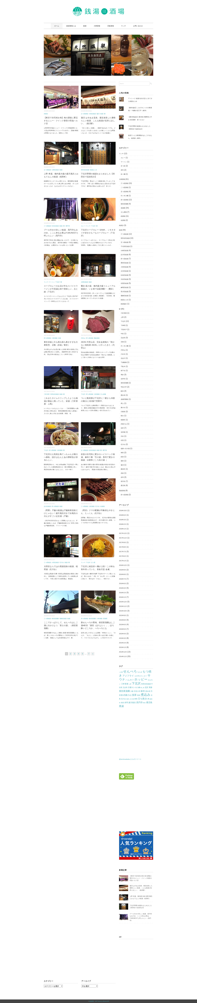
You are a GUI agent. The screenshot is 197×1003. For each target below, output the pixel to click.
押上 (122, 403)
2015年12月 (123, 602)
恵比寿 (123, 395)
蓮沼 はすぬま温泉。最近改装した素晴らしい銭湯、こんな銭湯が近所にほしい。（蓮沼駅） (98, 121)
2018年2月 (122, 524)
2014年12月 (123, 652)
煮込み (145, 694)
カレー (83, 226)
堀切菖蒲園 (55, 618)
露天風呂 (132, 703)
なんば (139, 672)
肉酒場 (102, 506)
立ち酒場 (103, 394)
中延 (122, 333)
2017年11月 (123, 538)
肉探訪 (46, 114)
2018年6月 (122, 515)
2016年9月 (122, 570)
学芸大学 (124, 387)
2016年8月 (122, 574)
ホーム (56, 26)
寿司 (122, 170)
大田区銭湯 (92, 114)
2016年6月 (122, 583)
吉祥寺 (123, 379)
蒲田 (122, 461)
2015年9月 (122, 615)
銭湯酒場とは (71, 26)
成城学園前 (124, 399)
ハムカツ (130, 680)
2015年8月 (122, 620)
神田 (122, 453)
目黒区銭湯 (124, 283)
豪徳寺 (123, 469)
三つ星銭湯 (47, 226)
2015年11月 (123, 606)
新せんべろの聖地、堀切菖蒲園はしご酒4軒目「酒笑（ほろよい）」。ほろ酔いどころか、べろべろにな (98, 625)
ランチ (123, 26)
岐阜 (122, 391)
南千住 (123, 370)
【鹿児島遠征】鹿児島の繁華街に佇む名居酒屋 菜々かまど (140, 118)
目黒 (122, 440)
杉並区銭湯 (55, 226)
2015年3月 (122, 638)
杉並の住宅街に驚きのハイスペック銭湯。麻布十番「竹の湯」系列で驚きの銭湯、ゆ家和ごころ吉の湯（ (98, 457)
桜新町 (123, 420)
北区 (146, 687)
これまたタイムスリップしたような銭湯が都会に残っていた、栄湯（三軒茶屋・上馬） (61, 401)
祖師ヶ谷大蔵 (125, 448)
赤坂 (59, 338)
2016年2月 (122, 593)
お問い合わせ (138, 26)
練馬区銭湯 (124, 287)
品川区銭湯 (47, 506)
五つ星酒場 (84, 114)
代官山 (83, 338)
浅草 (122, 428)
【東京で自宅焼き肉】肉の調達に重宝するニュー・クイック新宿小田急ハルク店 (61, 121)
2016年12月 (123, 565)
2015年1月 (122, 647)
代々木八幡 (124, 196)
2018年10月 (123, 510)
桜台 (122, 416)
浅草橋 (123, 432)
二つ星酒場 (124, 187)
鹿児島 (123, 485)
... (68, 133)
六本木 (123, 354)
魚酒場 (123, 220)
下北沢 (93, 226)
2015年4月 (122, 634)
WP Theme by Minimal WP (102, 1001)
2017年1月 (122, 561)
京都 (122, 342)
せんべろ (130, 671)
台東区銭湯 (55, 170)
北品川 (123, 358)
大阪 (131, 691)
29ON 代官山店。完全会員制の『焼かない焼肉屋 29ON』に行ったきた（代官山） (98, 345)
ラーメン (51, 282)
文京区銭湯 (124, 271)
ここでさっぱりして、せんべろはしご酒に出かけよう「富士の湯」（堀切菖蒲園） (61, 625)
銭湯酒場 (91, 1001)
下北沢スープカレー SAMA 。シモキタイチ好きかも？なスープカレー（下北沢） (98, 233)
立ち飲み (142, 698)
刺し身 (142, 687)
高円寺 (68, 226)
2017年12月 (123, 533)
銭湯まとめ (93, 170)
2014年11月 (123, 656)
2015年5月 (122, 629)
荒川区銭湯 (124, 291)
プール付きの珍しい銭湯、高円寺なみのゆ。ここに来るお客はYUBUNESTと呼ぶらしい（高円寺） (61, 233)
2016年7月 (122, 579)
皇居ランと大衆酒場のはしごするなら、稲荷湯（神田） (140, 137)
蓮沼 (98, 114)
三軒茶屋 (46, 394)
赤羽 (122, 477)
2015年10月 (123, 611)
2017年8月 (122, 547)
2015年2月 (122, 643)
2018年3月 (122, 520)
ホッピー (140, 679)
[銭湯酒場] (98, 8)
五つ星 (93, 562)
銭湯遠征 (124, 304)
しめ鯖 (121, 672)
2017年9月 (122, 542)
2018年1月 (122, 529)
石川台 (97, 506)
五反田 (123, 338)
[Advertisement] (138, 808)
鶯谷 (144, 702)
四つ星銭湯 (55, 506)
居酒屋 (105, 618)
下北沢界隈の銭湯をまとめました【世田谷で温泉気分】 (139, 127)
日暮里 (123, 411)
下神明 (123, 325)
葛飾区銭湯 (63, 618)
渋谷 (122, 436)
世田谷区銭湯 (85, 170)
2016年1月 (122, 597)
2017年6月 (122, 556)
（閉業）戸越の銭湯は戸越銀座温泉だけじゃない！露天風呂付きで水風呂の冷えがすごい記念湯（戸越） (61, 513)
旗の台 (123, 407)
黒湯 (121, 706)
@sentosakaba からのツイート (130, 759)
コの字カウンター (140, 676)
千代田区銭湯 (125, 246)
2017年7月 (122, 551)
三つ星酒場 (84, 506)
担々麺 (123, 174)
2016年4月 (122, 588)
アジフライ (128, 675)
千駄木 (123, 366)
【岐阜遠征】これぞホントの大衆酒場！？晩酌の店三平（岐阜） (140, 109)
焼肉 (138, 695)
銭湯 (84, 26)
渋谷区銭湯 (124, 279)
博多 (122, 375)
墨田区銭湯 (124, 263)
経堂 (122, 457)
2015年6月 (122, 624)
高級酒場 (110, 26)
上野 (122, 317)
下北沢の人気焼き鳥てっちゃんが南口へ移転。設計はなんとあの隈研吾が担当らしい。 (61, 457)
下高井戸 (124, 329)
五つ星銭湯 (47, 170)
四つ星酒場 (47, 338)
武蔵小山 (124, 424)
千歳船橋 (124, 362)
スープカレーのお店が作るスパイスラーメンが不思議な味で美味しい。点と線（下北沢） (61, 289)
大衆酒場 (97, 26)
